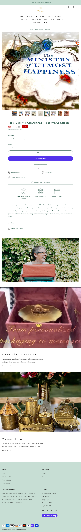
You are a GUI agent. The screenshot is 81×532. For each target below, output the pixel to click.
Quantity (10, 144)
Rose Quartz (24, 139)
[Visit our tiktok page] (51, 510)
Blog (46, 22)
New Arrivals (36, 19)
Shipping (10, 129)
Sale (45, 19)
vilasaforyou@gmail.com (49, 493)
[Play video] (40, 402)
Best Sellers (40, 16)
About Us (60, 19)
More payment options (40, 164)
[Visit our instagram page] (47, 510)
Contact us (5, 366)
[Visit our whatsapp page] (56, 510)
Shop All (30, 16)
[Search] (77, 7)
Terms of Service (6, 480)
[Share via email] (42, 168)
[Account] (69, 7)
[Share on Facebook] (39, 168)
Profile (44, 477)
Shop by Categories (54, 16)
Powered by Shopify (6, 529)
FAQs (52, 19)
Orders (44, 474)
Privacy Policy (6, 483)
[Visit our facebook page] (43, 510)
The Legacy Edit (23, 19)
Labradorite (13, 139)
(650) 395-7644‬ (46, 497)
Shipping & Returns (8, 477)
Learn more (5, 450)
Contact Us (37, 22)
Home (21, 16)
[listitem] (40, 2)
